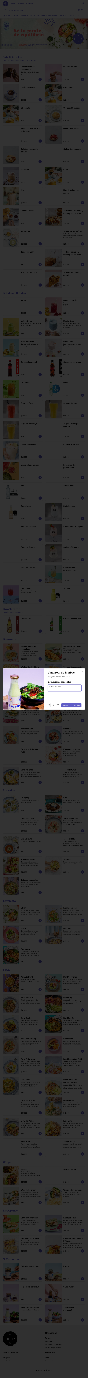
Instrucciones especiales (59, 682)
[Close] (82, 671)
